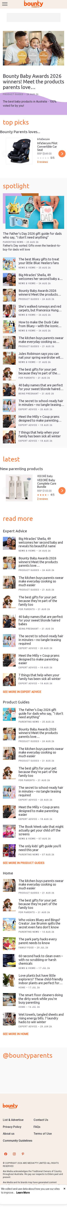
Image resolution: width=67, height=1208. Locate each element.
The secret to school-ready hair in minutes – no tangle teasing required (41, 404)
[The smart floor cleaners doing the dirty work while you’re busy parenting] (9, 999)
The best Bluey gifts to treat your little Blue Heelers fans (39, 261)
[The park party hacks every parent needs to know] (9, 943)
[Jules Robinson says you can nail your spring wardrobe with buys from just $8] (9, 358)
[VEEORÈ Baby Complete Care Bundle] (19, 488)
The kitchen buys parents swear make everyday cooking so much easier (41, 341)
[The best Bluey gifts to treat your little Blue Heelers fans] (9, 263)
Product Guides (13, 94)
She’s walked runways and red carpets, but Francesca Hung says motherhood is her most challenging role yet (40, 312)
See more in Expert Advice (22, 692)
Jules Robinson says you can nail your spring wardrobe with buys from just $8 (40, 357)
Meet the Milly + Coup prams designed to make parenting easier (39, 420)
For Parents (27, 378)
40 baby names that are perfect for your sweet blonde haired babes (41, 388)
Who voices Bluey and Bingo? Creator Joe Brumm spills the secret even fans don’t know (39, 923)
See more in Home (16, 1034)
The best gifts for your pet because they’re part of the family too (38, 373)
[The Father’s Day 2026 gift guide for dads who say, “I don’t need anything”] (35, 212)
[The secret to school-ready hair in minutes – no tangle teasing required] (9, 405)
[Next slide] (62, 153)
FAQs (37, 1127)
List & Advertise (13, 1120)
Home (22, 987)
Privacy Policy (12, 1127)
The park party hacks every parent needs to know (38, 941)
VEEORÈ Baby (45, 476)
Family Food (26, 947)
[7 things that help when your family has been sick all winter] (9, 437)
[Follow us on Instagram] (14, 1154)
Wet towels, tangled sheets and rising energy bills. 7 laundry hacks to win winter (41, 1018)
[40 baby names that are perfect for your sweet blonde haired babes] (9, 389)
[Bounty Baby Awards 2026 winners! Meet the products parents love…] (33, 48)
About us (8, 1133)
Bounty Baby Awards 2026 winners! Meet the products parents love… (33, 81)
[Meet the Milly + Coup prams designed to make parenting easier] (9, 421)
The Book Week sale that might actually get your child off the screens (41, 830)
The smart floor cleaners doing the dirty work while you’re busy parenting (41, 998)
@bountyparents (27, 1055)
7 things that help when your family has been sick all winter (40, 434)
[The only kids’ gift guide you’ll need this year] (9, 850)
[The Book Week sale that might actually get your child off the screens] (9, 831)
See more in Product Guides (23, 863)
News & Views (27, 267)
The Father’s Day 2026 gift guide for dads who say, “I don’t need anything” (32, 235)
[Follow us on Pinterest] (23, 1154)
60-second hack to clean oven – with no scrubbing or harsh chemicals (41, 959)
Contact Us (41, 1120)
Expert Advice (28, 409)
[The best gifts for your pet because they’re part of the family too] (9, 374)
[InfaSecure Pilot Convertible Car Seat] (19, 151)
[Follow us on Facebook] (6, 1154)
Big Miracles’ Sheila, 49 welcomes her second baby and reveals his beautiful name (41, 278)
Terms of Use (43, 1133)
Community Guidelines (17, 1140)
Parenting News (13, 242)
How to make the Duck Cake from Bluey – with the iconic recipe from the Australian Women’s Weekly (39, 327)
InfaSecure (43, 139)
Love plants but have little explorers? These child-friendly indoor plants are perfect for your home (41, 981)
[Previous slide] (5, 153)
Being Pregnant (29, 393)
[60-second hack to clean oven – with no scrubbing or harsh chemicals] (9, 960)
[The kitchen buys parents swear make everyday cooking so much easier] (9, 342)
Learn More (23, 1192)
